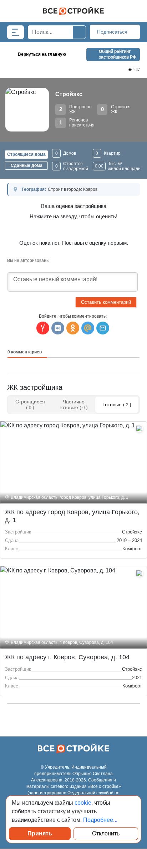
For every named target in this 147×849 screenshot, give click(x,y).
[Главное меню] (15, 32)
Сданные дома (26, 165)
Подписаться (113, 32)
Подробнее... (100, 820)
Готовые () (116, 404)
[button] (102, 328)
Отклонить (106, 833)
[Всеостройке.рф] (73, 11)
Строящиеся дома (26, 154)
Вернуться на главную (42, 54)
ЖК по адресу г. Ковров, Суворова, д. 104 (67, 657)
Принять (39, 833)
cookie (83, 803)
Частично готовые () (74, 404)
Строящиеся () (30, 404)
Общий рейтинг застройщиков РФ (117, 54)
